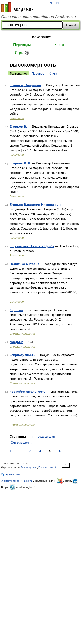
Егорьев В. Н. (20, 163)
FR (74, 3)
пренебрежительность (28, 391)
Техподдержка (29, 467)
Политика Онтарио (25, 264)
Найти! (71, 25)
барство (16, 310)
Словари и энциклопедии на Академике (38, 17)
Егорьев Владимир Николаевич (35, 204)
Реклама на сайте (48, 467)
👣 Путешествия (10, 474)
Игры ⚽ (22, 53)
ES (66, 3)
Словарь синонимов (22, 333)
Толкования (40, 37)
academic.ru (17, 7)
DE (58, 3)
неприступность (22, 355)
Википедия (17, 118)
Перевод (38, 73)
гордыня (16, 342)
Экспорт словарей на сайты (17, 480)
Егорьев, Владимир (25, 85)
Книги (59, 45)
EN (50, 3)
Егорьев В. (18, 126)
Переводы (22, 45)
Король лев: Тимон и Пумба (32, 246)
